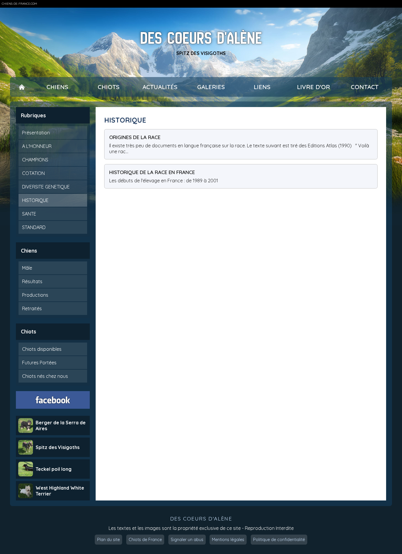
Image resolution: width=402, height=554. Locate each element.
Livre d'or (313, 87)
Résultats (32, 281)
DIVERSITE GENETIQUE (46, 187)
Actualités (159, 87)
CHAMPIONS (35, 160)
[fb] (53, 400)
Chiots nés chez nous (45, 376)
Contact (364, 87)
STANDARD (34, 227)
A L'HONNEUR (37, 146)
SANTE (29, 214)
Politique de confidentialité (279, 539)
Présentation (36, 133)
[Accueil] (21, 86)
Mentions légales (228, 539)
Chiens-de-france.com (19, 4)
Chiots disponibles (42, 349)
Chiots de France (145, 539)
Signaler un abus (187, 539)
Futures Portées (39, 363)
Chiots (108, 87)
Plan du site (108, 539)
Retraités (32, 308)
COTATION (33, 173)
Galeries (211, 87)
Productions (35, 295)
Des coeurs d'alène (201, 38)
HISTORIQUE (35, 200)
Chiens (57, 87)
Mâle (27, 268)
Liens (262, 87)
